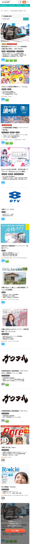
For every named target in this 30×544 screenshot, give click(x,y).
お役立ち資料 (12, 5)
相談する (26, 5)
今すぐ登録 (15, 530)
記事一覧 (19, 5)
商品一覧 (6, 10)
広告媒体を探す (4, 5)
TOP (2, 10)
